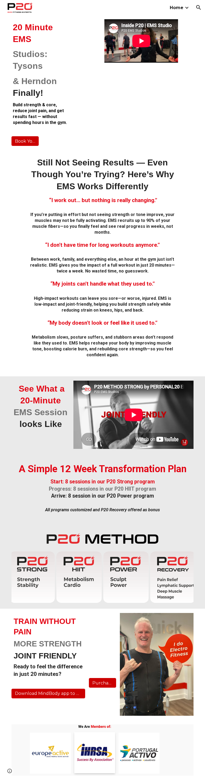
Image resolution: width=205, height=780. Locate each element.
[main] (40, 73)
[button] (198, 7)
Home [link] (176, 7)
